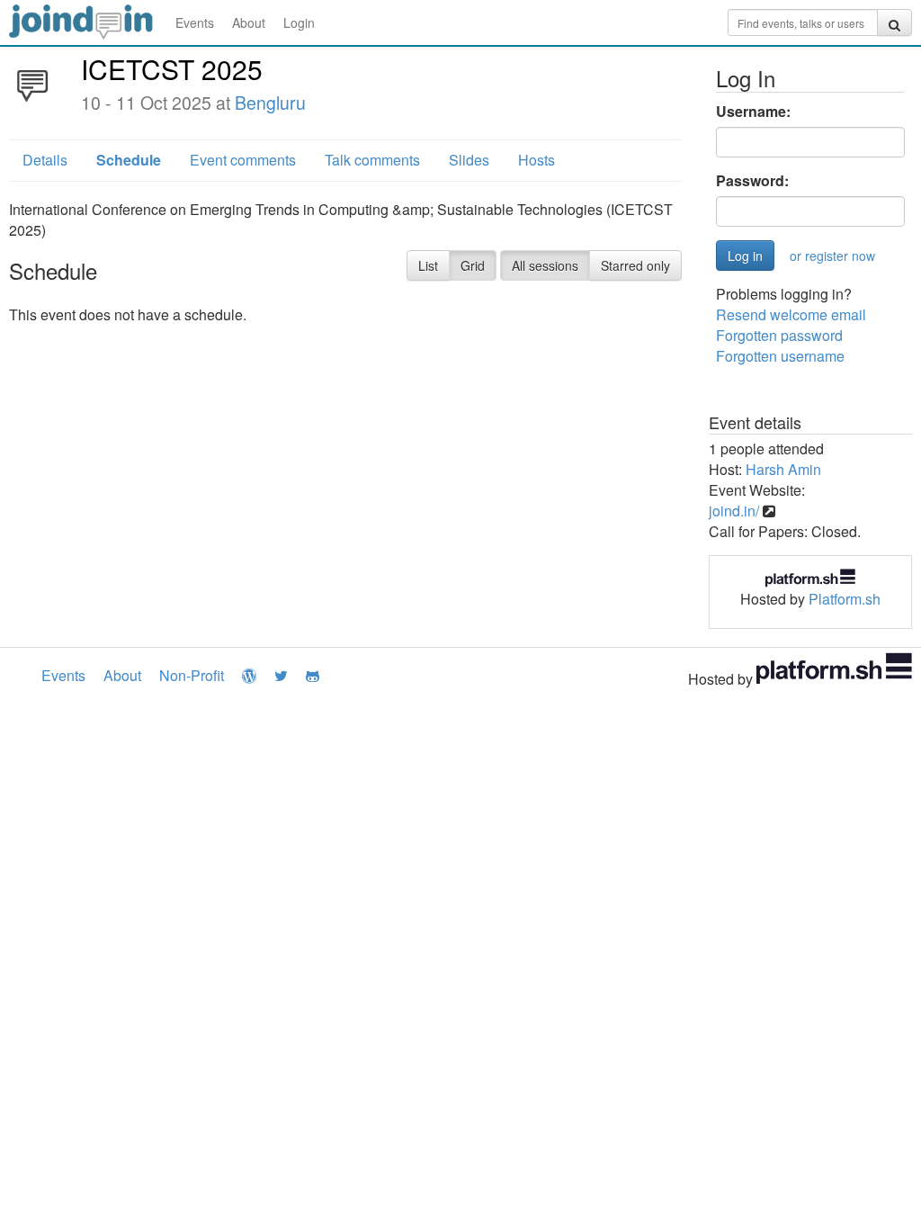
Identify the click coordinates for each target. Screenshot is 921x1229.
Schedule (128, 159)
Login (299, 22)
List (428, 265)
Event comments (243, 159)
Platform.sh (845, 598)
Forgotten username (780, 355)
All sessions (545, 265)
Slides (469, 159)
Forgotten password (779, 335)
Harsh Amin (783, 469)
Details (44, 159)
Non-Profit (191, 675)
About (248, 22)
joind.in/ (734, 510)
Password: (752, 181)
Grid (472, 265)
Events (194, 22)
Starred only (635, 265)
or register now (832, 256)
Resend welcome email (791, 314)
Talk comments (372, 159)
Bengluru (270, 102)
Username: (753, 111)
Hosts (536, 159)
